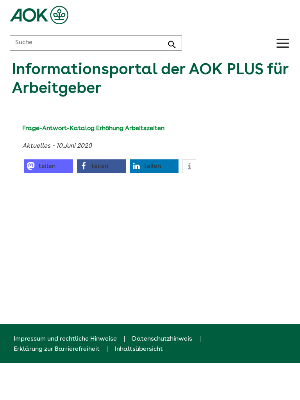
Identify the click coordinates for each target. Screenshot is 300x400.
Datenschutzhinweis (162, 339)
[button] (48, 166)
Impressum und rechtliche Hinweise (65, 339)
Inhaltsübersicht (139, 349)
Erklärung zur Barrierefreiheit (57, 349)
